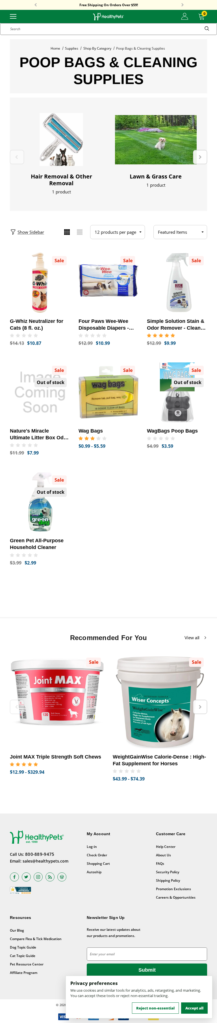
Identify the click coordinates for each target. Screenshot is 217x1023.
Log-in (92, 846)
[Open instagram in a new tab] (38, 876)
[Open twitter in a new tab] (26, 876)
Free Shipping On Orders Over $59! (108, 5)
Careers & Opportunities (176, 897)
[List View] (79, 232)
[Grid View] (66, 232)
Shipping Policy (168, 880)
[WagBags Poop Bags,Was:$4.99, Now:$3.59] (177, 392)
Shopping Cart (98, 863)
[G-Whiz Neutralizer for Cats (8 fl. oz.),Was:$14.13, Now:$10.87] (40, 283)
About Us (163, 855)
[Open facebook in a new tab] (14, 876)
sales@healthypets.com (45, 861)
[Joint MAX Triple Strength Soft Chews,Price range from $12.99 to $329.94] (57, 701)
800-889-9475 (40, 854)
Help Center (165, 846)
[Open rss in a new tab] (50, 876)
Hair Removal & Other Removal (61, 180)
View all (192, 637)
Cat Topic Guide (22, 955)
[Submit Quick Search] (206, 29)
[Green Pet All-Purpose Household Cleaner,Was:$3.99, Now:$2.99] (40, 502)
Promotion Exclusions (173, 889)
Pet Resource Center (27, 964)
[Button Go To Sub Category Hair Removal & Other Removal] (61, 139)
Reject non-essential (155, 1008)
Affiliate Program (23, 972)
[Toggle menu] (13, 16)
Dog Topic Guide (23, 947)
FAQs (160, 863)
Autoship (94, 872)
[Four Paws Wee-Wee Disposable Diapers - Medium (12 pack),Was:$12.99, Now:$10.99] (109, 283)
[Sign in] (184, 16)
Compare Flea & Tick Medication (36, 938)
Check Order (97, 855)
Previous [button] (35, 5)
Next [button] (182, 5)
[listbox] (180, 232)
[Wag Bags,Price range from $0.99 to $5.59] (109, 392)
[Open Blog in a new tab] (61, 876)
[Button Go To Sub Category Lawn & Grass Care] (156, 139)
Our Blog (17, 930)
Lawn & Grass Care (156, 176)
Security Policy (167, 872)
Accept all (194, 1008)
